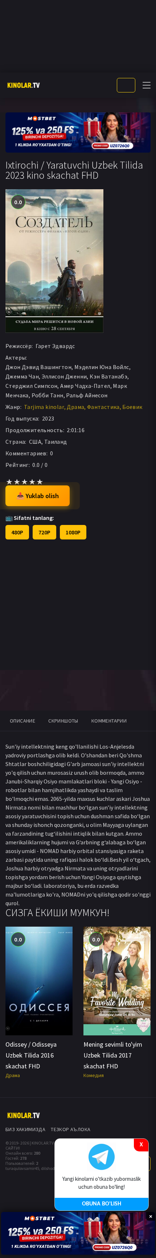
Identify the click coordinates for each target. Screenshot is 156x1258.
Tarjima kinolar (44, 406)
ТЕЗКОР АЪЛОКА (70, 1129)
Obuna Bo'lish (101, 1204)
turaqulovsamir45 (22, 1168)
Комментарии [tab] (109, 720)
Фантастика (103, 406)
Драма (75, 406)
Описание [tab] (22, 720)
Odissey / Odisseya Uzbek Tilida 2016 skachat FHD (31, 1055)
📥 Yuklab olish (37, 496)
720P (44, 532)
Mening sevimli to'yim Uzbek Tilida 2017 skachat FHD (112, 1055)
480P (17, 532)
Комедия (93, 1075)
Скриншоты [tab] (63, 720)
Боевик (132, 406)
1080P (73, 532)
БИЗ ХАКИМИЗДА (25, 1129)
